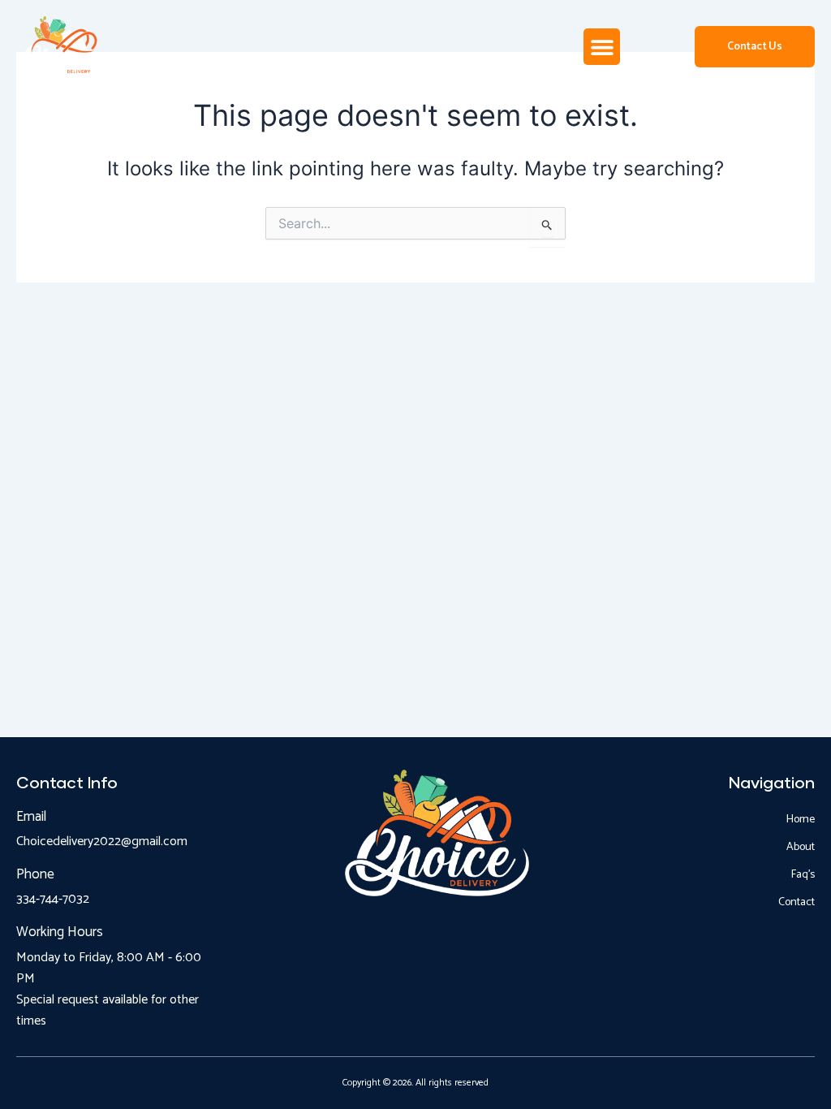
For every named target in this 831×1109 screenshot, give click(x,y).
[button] (601, 46)
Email (31, 816)
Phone (35, 874)
